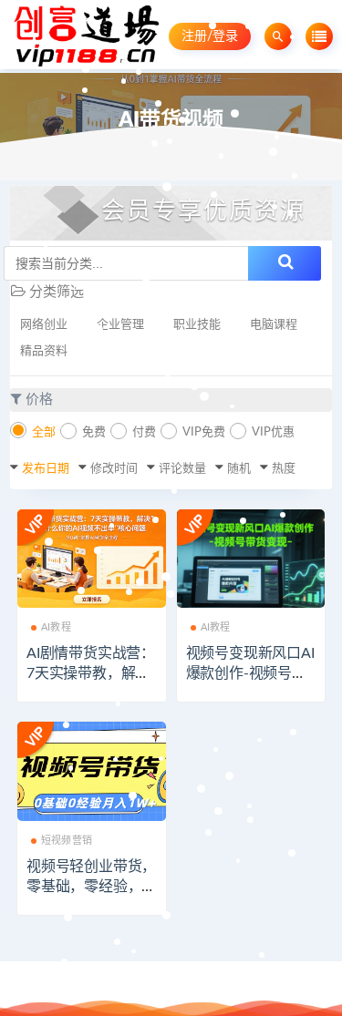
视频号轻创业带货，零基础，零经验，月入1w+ (91, 886)
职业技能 (197, 325)
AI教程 (56, 627)
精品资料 (43, 351)
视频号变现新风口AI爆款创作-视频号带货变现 (250, 673)
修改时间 (114, 469)
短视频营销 (66, 841)
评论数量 (182, 469)
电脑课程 (273, 325)
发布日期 (45, 469)
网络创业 (43, 325)
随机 (239, 469)
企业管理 (120, 325)
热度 (283, 469)
